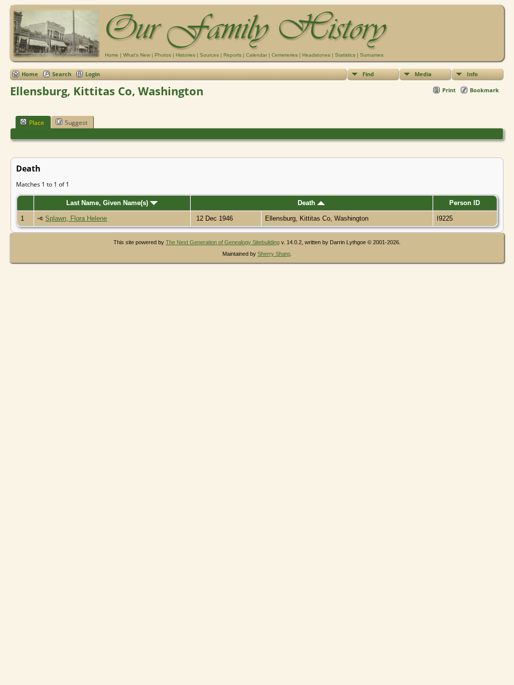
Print (449, 90)
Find (368, 74)
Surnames (371, 55)
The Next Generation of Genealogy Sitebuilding (223, 242)
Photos (163, 55)
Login (92, 74)
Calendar (256, 55)
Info (472, 74)
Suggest (76, 122)
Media (423, 74)
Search (61, 74)
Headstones (316, 55)
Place (36, 122)
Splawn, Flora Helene (76, 218)
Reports (232, 55)
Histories (185, 55)
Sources (209, 55)
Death (307, 203)
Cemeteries (285, 55)
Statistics (345, 55)
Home (111, 55)
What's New (136, 55)
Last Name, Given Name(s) (108, 203)
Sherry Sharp (274, 254)
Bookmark (484, 90)
